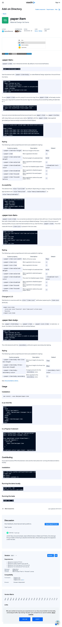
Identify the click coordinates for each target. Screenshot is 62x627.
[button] (20, 31)
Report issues (50, 9)
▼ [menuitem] (56, 555)
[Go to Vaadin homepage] (31, 2)
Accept (38, 619)
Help (56, 9)
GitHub (40, 31)
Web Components (9, 508)
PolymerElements (8, 31)
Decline (24, 619)
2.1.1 (23, 580)
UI (2, 508)
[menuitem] (50, 555)
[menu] (3, 3)
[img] (3, 31)
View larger (31, 43)
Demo (36, 31)
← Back (4, 13)
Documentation (9, 380)
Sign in (57, 2)
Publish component (40, 9)
